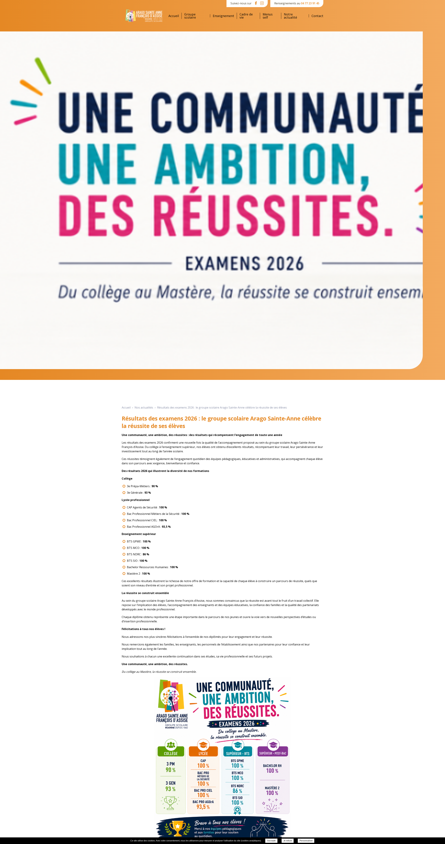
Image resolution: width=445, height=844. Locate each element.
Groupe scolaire (190, 16)
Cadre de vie (246, 16)
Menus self (268, 16)
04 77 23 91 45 (310, 3)
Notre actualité (290, 16)
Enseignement (223, 15)
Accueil (173, 15)
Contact (317, 15)
